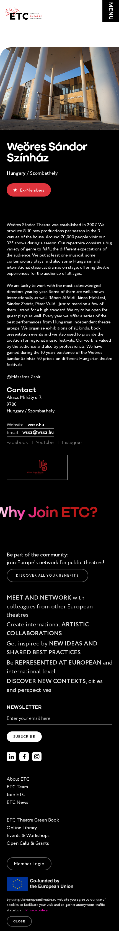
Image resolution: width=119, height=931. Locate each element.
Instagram (72, 443)
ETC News (17, 802)
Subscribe (24, 736)
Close (19, 921)
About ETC (18, 779)
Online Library (22, 827)
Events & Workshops (28, 835)
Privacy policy (36, 910)
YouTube (45, 443)
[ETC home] (24, 13)
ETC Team (17, 786)
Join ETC (16, 794)
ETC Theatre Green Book (33, 820)
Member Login (29, 863)
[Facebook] (24, 756)
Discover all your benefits (47, 575)
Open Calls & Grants (28, 843)
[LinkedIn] (11, 756)
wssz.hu (36, 425)
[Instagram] (37, 756)
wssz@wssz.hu (38, 432)
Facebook (17, 443)
